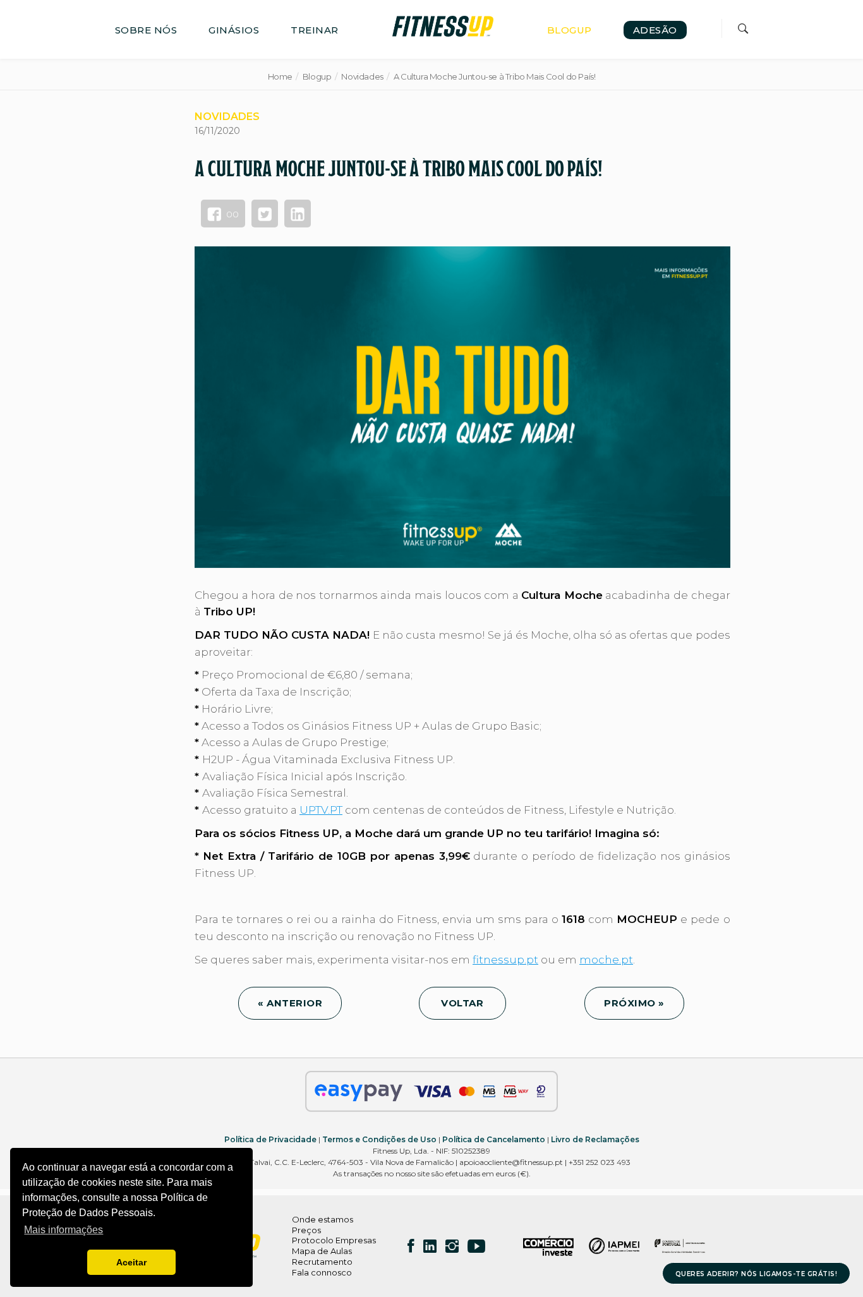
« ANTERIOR (290, 1003)
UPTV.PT (320, 810)
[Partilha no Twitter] (264, 213)
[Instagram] (452, 1246)
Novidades (362, 76)
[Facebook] (410, 1246)
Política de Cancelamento (493, 1139)
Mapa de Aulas (322, 1251)
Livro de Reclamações (595, 1139)
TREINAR (315, 30)
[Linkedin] (430, 1246)
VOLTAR (462, 1003)
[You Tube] (476, 1246)
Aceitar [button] (131, 1262)
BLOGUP (569, 30)
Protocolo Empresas (334, 1240)
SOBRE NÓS (146, 30)
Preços (306, 1230)
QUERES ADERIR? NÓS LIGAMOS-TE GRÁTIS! (756, 1274)
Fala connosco (322, 1272)
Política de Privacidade (270, 1139)
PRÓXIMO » (634, 1003)
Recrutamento (322, 1262)
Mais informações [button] (63, 1229)
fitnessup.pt (505, 959)
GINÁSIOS (233, 30)
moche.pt (606, 959)
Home (280, 76)
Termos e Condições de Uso (379, 1139)
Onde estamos (322, 1219)
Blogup (317, 76)
